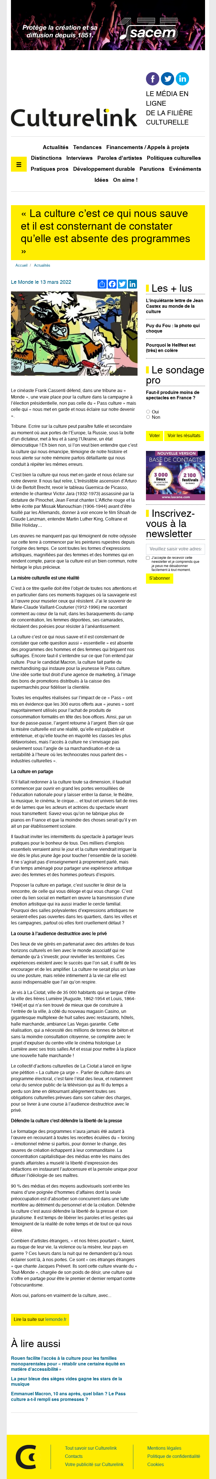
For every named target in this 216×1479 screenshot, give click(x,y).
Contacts (74, 1456)
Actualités (56, 147)
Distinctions (46, 158)
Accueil (21, 265)
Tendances (87, 147)
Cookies (155, 1465)
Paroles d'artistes (119, 158)
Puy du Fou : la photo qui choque (173, 329)
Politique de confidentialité (173, 1456)
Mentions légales (164, 1448)
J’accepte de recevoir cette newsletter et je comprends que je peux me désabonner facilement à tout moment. (175, 564)
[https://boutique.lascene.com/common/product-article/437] (175, 476)
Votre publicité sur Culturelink (94, 1465)
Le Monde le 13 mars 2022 (41, 282)
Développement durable (104, 169)
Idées (101, 180)
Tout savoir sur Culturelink (91, 1448)
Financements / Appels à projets (147, 147)
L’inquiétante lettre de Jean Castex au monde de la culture (174, 306)
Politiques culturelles (174, 158)
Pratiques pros (50, 169)
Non (156, 417)
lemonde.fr (55, 1320)
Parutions (152, 169)
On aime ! (125, 180)
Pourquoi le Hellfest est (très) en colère (170, 348)
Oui (155, 412)
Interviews (79, 158)
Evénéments (185, 169)
